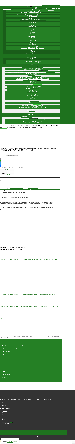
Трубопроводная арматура (32, 26)
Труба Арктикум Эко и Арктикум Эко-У (33, 15)
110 (7, 174)
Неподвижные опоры (32, 22)
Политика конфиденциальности (38, 436)
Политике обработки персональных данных (11, 441)
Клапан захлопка (32, 33)
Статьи (27, 118)
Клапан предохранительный (32, 36)
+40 (7, 170)
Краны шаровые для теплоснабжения (33, 86)
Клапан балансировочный (33, 34)
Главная (1, 125)
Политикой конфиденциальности (33, 188)
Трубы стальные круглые (32, 45)
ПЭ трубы (32, 111)
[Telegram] (30, 163)
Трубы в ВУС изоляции (31, 18)
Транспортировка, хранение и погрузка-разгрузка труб (32, 61)
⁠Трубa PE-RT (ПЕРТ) (31, 17)
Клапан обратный (32, 35)
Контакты (31, 64)
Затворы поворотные (33, 32)
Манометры (32, 39)
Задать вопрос (20, 167)
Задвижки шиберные (33, 31)
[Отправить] (30, 166)
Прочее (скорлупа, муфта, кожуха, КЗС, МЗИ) (32, 11)
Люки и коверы (4, 380)
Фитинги (31, 50)
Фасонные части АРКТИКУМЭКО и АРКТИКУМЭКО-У (32, 13)
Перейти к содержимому (10, 1)
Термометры (32, 38)
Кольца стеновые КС (33, 43)
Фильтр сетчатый (32, 41)
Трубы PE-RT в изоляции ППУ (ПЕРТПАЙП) (32, 75)
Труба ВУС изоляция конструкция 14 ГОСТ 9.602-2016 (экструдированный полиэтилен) (32, 79)
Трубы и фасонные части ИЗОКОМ (6, 420)
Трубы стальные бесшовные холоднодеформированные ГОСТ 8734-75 (32, 49)
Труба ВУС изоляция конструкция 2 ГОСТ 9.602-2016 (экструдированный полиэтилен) (32, 78)
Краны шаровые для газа (33, 28)
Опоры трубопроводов (31, 21)
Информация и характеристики (9, 167)
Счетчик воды (33, 37)
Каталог (3, 403)
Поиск (11, 422)
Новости (31, 58)
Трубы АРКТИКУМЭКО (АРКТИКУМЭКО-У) (30, 125)
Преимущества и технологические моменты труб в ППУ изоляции (33, 119)
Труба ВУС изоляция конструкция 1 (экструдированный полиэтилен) (32, 19)
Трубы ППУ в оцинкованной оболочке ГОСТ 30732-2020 (45, 10)
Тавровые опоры (32, 25)
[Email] (30, 159)
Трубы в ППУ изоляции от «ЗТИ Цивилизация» (32, 122)
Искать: (1, 422)
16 (7, 169)
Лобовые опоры (33, 82)
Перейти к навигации (3, 1)
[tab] (9, 167)
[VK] (30, 161)
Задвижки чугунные (34, 89)
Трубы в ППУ (36, 8)
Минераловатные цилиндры (32, 100)
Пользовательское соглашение (29, 436)
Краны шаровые (28, 85)
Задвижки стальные (33, 30)
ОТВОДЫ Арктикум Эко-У (33, 16)
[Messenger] (30, 164)
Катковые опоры (32, 24)
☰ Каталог (36, 7)
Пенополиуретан (10, 173)
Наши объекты (4, 404)
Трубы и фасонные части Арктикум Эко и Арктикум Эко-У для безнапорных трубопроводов (31, 14)
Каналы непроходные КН (32, 44)
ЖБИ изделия (32, 42)
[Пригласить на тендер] (51, 5)
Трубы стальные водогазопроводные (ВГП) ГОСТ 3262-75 (32, 46)
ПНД (13, 173)
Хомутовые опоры (32, 23)
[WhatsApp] (30, 160)
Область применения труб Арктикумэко (33, 60)
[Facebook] (30, 157)
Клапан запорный (32, 93)
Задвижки (32, 29)
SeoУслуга (37, 439)
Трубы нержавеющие (31, 51)
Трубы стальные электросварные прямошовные (33, 47)
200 (9, 174)
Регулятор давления (33, 40)
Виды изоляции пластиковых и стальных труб (32, 62)
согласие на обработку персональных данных (16, 188)
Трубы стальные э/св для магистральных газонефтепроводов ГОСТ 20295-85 (32, 48)
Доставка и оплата (4, 405)
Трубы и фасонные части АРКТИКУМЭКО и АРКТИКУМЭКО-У (31, 12)
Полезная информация (31, 57)
